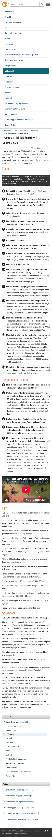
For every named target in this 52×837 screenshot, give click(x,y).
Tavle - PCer (10, 125)
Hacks (7, 93)
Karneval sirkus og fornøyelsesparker (21, 55)
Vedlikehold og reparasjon (16, 103)
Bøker (7, 28)
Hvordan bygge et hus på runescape (19, 807)
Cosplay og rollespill (14, 22)
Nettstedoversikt (20, 834)
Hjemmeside (6, 131)
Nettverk (8, 98)
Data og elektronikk (21, 131)
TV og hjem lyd (11, 114)
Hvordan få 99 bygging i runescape (18, 796)
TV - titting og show (13, 33)
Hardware (9, 82)
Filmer (7, 38)
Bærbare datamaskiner (15, 109)
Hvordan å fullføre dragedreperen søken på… (22, 813)
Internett (8, 76)
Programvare (10, 66)
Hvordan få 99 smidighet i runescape (19, 802)
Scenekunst (10, 11)
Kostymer (9, 44)
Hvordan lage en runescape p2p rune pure (21, 819)
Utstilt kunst (10, 49)
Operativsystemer (13, 87)
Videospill (9, 71)
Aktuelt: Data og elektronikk (16, 722)
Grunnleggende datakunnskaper (19, 120)
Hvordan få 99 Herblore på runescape (19, 790)
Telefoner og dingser (14, 60)
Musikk (8, 17)
